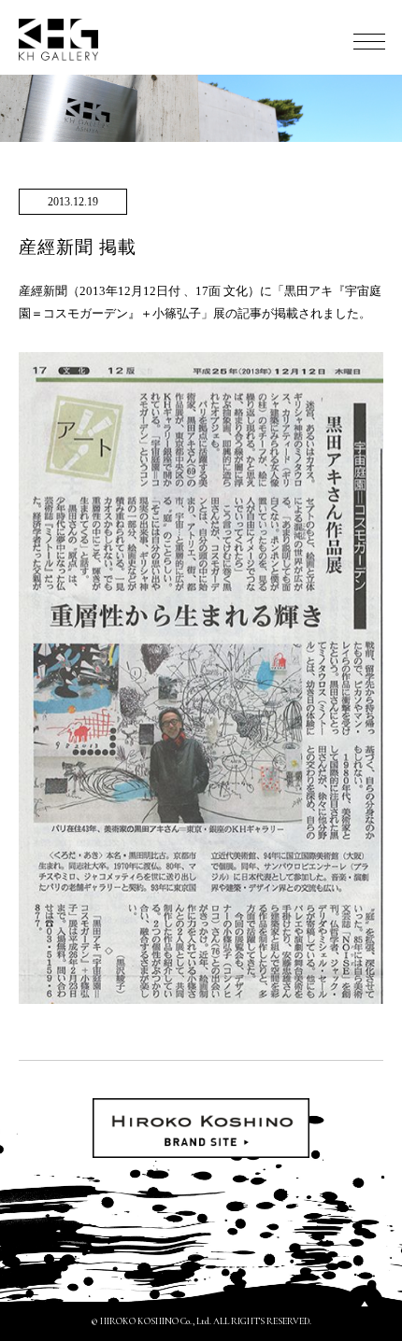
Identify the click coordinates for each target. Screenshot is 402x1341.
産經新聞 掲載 (77, 247)
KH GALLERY (59, 40)
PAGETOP (364, 1303)
